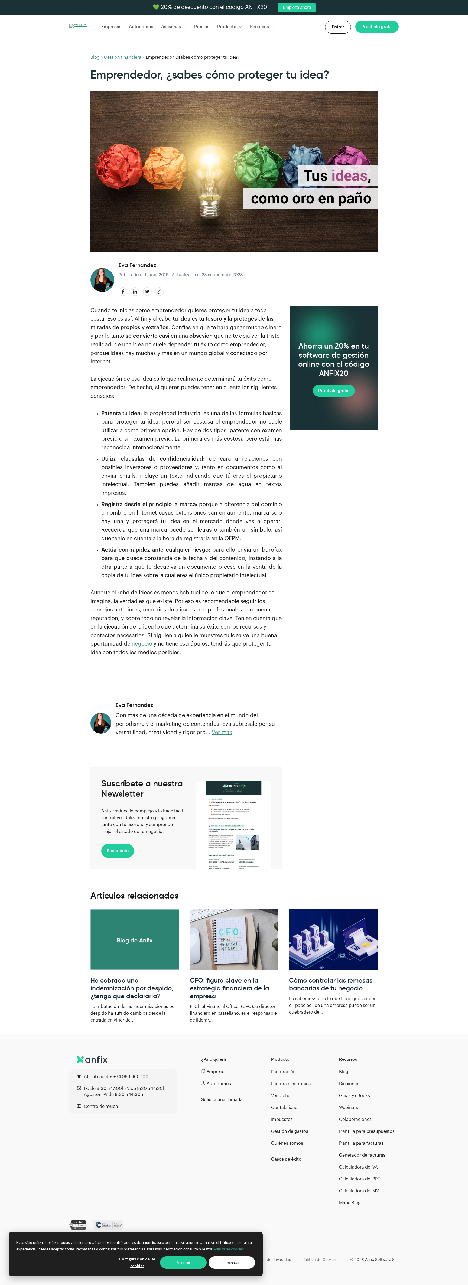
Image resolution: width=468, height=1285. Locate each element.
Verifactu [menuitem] (280, 1096)
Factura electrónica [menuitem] (291, 1084)
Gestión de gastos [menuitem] (289, 1131)
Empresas (111, 27)
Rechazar (232, 1262)
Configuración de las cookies (137, 1262)
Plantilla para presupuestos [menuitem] (367, 1131)
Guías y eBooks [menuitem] (354, 1096)
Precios (201, 27)
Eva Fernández (137, 265)
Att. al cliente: (116, 1077)
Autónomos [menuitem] (219, 1084)
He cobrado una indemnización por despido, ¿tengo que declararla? (131, 988)
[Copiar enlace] (159, 291)
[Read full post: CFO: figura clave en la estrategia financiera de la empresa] (234, 939)
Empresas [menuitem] (217, 1072)
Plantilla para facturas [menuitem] (361, 1143)
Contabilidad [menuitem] (284, 1107)
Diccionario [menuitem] (350, 1084)
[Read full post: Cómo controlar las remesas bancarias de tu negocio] (333, 939)
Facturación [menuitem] (283, 1072)
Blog (95, 57)
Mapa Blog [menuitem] (350, 1203)
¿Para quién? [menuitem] (214, 1059)
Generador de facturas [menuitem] (362, 1155)
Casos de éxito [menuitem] (286, 1159)
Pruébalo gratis (333, 391)
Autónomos (141, 27)
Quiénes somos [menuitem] (287, 1143)
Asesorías (171, 27)
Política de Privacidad (271, 1260)
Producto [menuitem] (280, 1059)
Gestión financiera (122, 57)
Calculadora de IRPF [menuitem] (359, 1179)
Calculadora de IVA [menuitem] (358, 1167)
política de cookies (228, 1249)
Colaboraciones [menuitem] (355, 1119)
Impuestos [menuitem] (282, 1119)
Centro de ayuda (101, 1106)
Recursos (259, 27)
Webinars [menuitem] (348, 1107)
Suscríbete (118, 851)
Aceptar (183, 1262)
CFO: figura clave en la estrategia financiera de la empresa (229, 988)
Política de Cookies (320, 1260)
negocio (142, 644)
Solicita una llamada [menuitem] (222, 1100)
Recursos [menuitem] (348, 1059)
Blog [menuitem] (343, 1072)
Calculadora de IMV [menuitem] (359, 1191)
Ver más (222, 732)
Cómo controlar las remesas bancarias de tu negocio (330, 984)
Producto (226, 27)
